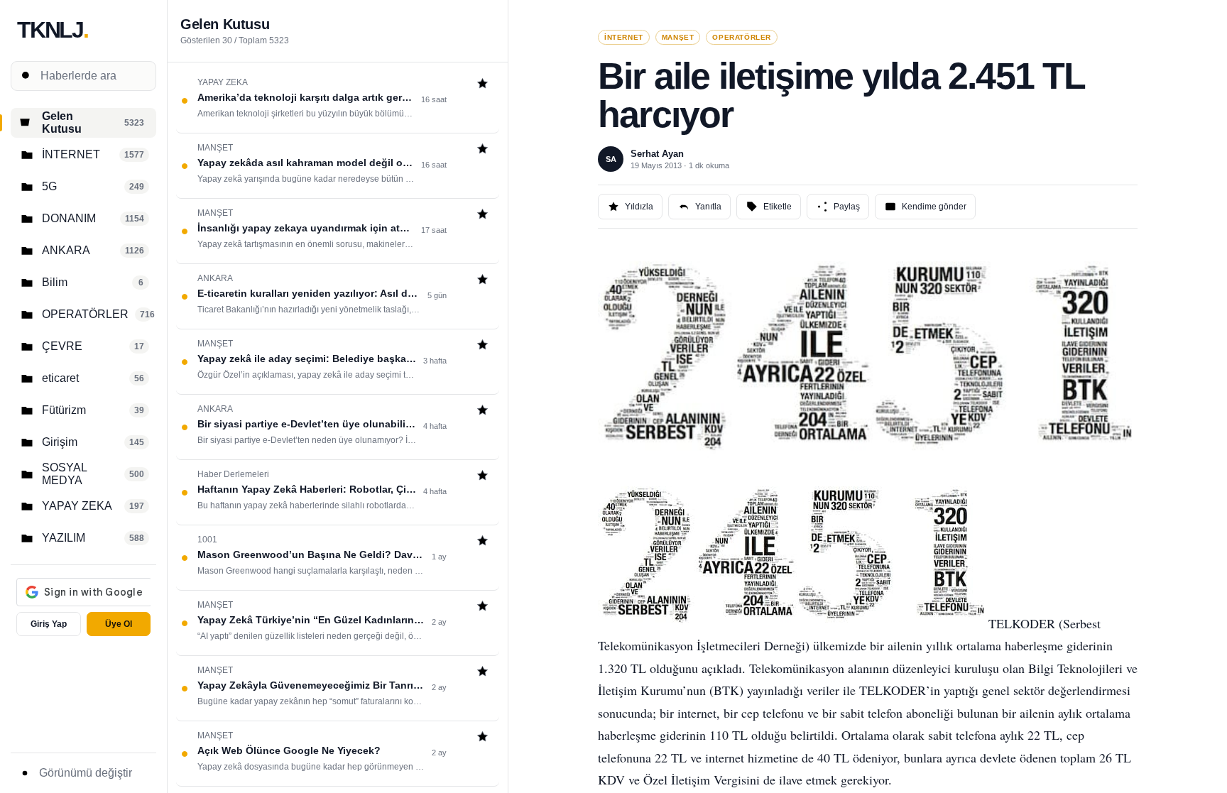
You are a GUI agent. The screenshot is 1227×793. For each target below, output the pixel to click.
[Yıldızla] (482, 85)
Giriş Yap (49, 624)
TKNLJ (52, 29)
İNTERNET (623, 37)
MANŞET (678, 37)
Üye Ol (118, 624)
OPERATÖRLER (741, 37)
